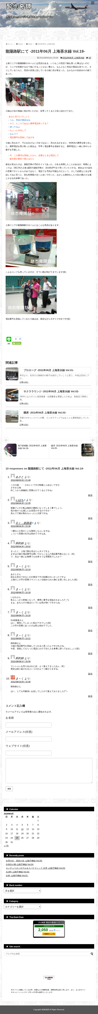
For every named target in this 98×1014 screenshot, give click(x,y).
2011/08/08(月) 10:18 (20, 592)
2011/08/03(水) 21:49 (20, 480)
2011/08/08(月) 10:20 (20, 615)
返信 (90, 495)
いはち (20, 499)
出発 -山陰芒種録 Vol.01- (17, 876)
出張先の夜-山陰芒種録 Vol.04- (20, 864)
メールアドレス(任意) (19, 731)
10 (90, 58)
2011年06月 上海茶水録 (73, 58)
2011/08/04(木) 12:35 (20, 503)
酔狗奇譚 (45, 1010)
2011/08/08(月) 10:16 (20, 569)
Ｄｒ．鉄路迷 (24, 522)
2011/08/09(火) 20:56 (20, 661)
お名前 (10, 717)
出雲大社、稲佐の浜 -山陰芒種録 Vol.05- (24, 861)
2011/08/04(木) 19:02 (20, 546)
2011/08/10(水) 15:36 (20, 682)
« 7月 (6, 846)
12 (22, 829)
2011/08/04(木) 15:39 (20, 526)
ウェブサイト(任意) (18, 745)
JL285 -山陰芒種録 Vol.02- (18, 872)
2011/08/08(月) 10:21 (20, 638)
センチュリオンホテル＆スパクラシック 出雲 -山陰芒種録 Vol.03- (35, 868)
